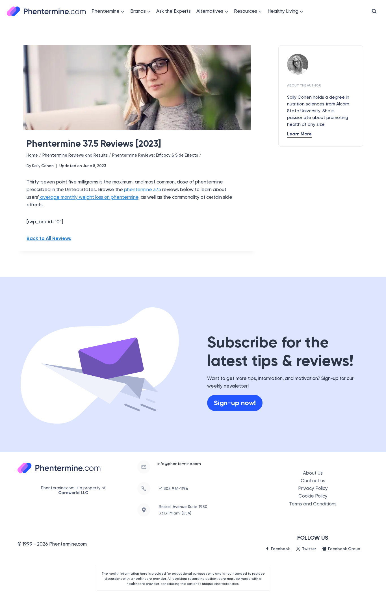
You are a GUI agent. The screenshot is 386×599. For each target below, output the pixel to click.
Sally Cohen (43, 165)
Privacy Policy (313, 488)
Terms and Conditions (313, 504)
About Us (313, 473)
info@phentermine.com (179, 463)
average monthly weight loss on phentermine (88, 197)
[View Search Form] (374, 11)
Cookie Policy (313, 496)
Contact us (313, 480)
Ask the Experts (173, 11)
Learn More (299, 134)
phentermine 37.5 (142, 189)
